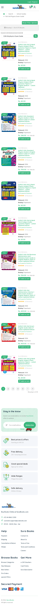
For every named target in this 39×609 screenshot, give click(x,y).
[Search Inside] (36, 36)
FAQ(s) (3, 547)
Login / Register (33, 2)
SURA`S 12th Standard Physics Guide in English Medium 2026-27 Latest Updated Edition (26, 153)
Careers (23, 550)
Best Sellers (5, 569)
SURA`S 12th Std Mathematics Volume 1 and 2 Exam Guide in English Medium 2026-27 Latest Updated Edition (26, 293)
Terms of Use (25, 543)
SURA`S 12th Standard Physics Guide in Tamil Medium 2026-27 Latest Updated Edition (26, 118)
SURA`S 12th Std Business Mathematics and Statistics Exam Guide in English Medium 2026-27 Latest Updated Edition (27, 258)
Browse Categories (7, 562)
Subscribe (30, 425)
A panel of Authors (26, 53)
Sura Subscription (26, 569)
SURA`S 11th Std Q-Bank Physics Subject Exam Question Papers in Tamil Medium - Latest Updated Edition (27, 188)
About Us (24, 539)
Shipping (4, 539)
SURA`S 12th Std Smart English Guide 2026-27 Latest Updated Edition (26, 327)
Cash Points (25, 566)
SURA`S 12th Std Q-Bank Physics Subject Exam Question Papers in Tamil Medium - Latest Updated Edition (27, 48)
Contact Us (24, 536)
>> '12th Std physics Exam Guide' (13, 16)
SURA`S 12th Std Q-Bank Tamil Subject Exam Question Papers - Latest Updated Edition (27, 223)
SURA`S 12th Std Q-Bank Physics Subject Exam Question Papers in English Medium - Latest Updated (26, 84)
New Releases (5, 566)
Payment (4, 536)
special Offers (6, 577)
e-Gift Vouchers (26, 562)
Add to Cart (25, 69)
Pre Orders (5, 573)
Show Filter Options (29, 23)
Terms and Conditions (28, 547)
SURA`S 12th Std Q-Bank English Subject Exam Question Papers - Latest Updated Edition (27, 361)
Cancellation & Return (8, 543)
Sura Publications (22, 42)
